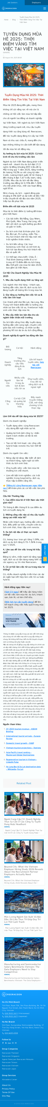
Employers (36, 2)
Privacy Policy (8, 1088)
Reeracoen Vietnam (10, 1065)
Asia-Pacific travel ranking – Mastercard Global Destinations (20, 753)
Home (6, 19)
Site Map (6, 1096)
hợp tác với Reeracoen (37, 365)
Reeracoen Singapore (10, 1056)
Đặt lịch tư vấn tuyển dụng (19, 602)
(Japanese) (16, 1016)
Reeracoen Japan (9, 1069)
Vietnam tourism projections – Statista (23, 748)
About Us (6, 1085)
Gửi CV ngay (12, 591)
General (6, 52)
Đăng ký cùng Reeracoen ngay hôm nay (22, 487)
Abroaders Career (9, 1079)
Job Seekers (12, 2)
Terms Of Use (8, 1092)
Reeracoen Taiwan (9, 1062)
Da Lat (20, 769)
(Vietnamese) (17, 1013)
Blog (14, 19)
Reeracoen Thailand (10, 1053)
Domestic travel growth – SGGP (20, 743)
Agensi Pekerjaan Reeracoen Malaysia (17, 1059)
